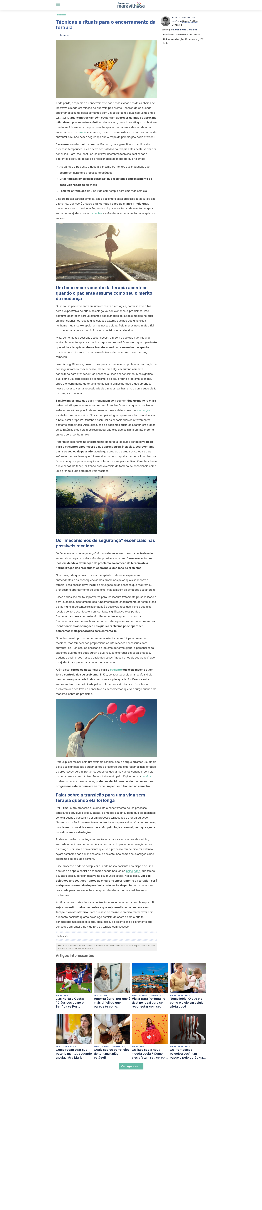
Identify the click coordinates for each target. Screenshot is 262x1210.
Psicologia (61, 15)
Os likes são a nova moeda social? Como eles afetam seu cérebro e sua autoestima (150, 1053)
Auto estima (100, 995)
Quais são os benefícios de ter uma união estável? (111, 1053)
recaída (146, 776)
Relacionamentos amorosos (147, 995)
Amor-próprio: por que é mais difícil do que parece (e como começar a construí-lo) (112, 1002)
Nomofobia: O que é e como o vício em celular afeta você (187, 1002)
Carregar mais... (131, 1066)
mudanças (143, 410)
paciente (116, 669)
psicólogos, (133, 870)
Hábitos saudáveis (66, 1046)
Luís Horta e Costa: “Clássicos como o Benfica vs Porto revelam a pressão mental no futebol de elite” (71, 1002)
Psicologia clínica (180, 995)
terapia (82, 132)
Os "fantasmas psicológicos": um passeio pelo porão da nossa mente (186, 1053)
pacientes (96, 213)
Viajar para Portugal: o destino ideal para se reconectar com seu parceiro (148, 1002)
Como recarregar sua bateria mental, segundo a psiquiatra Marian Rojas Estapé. (74, 1053)
